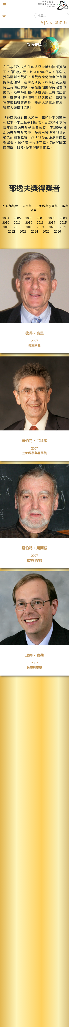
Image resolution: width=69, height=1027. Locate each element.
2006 (28, 218)
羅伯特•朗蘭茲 (34, 547)
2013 (40, 222)
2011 (17, 222)
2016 (5, 226)
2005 (17, 218)
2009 (63, 218)
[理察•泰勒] (34, 673)
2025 (46, 231)
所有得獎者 (10, 205)
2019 (40, 226)
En (65, 22)
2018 (28, 226)
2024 (34, 231)
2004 (5, 218)
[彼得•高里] (34, 351)
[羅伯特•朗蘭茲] (34, 565)
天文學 (27, 205)
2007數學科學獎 (34, 557)
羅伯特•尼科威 (34, 440)
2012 (28, 222)
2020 (51, 226)
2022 (11, 231)
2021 (63, 226)
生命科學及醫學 (47, 205)
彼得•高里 (34, 333)
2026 (57, 231)
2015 (63, 222)
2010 (5, 222)
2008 (51, 218)
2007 (40, 218)
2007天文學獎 (34, 343)
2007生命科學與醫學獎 (34, 450)
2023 (23, 231)
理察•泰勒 (34, 655)
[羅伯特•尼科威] (34, 458)
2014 (51, 222)
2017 (17, 226)
